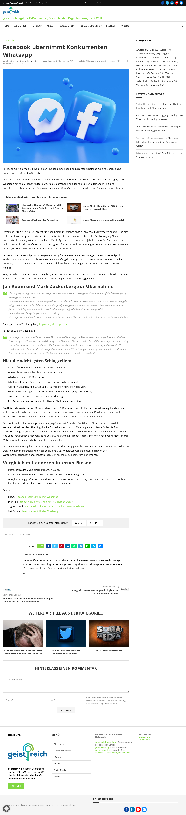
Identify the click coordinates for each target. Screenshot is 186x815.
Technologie (144, 81)
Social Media (67, 25)
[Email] (181, 3)
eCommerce (20, 25)
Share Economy (146, 77)
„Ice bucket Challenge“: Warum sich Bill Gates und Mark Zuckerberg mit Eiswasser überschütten (43, 208)
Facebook (9, 534)
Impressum (144, 737)
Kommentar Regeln (53, 3)
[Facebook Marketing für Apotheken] (12, 220)
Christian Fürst (143, 115)
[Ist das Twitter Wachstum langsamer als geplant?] (66, 633)
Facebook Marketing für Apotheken (40, 220)
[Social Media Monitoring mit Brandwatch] (74, 220)
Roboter (157, 73)
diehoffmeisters (103, 750)
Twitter (159, 81)
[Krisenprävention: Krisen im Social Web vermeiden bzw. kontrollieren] (23, 633)
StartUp (164, 77)
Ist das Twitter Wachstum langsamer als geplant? (66, 652)
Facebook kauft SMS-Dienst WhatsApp (37, 496)
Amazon (142, 49)
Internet (142, 61)
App (154, 49)
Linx (65, 3)
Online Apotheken (147, 69)
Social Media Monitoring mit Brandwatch (103, 220)
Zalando (157, 84)
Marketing (157, 61)
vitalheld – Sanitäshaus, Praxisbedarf (113, 752)
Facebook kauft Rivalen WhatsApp (40, 511)
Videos (125, 25)
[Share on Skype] (93, 546)
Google (157, 57)
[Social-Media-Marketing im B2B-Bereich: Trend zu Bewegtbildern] (74, 207)
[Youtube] (176, 3)
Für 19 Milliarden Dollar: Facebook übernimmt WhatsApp (56, 506)
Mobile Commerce (26, 534)
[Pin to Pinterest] (61, 546)
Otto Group (168, 69)
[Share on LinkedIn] (67, 546)
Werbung (143, 84)
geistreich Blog (102, 747)
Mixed (50, 25)
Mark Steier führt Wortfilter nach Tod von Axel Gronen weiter (157, 141)
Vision (172, 81)
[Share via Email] (100, 546)
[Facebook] (162, 3)
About (28, 3)
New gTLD (169, 65)
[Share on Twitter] (55, 546)
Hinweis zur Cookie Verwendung (82, 3)
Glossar (110, 25)
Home (6, 25)
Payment (143, 73)
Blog (165, 53)
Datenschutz (145, 739)
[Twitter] (167, 3)
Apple (165, 49)
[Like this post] (42, 546)
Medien (37, 25)
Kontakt (100, 3)
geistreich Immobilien (105, 742)
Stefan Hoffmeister (29, 61)
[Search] (181, 26)
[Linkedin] (172, 3)
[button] (6, 808)
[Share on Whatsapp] (74, 546)
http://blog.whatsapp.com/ (53, 324)
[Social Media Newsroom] (109, 633)
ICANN (170, 57)
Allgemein (59, 744)
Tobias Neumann (144, 126)
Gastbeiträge (38, 3)
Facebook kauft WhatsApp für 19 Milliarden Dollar (45, 501)
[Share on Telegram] (80, 546)
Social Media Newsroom (109, 650)
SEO (169, 73)
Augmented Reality (148, 53)
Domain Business (90, 25)
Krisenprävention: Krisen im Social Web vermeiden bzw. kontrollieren (23, 652)
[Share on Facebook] (48, 546)
